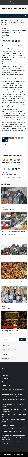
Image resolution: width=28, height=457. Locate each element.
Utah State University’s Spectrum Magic (12, 281)
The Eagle (5, 37)
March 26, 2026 (14, 258)
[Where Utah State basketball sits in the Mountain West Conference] (14, 320)
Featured (4, 202)
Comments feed (5, 378)
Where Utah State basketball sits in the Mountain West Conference (12, 331)
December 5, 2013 (12, 37)
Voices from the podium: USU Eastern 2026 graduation (12, 390)
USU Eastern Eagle (14, 8)
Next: (16, 176)
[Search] (25, 16)
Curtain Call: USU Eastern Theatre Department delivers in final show (13, 420)
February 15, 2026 (14, 282)
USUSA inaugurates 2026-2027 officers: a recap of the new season (13, 410)
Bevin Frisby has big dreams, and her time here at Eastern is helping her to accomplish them (13, 437)
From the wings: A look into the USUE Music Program (12, 405)
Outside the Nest (10, 326)
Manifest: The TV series (12, 446)
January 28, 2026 (14, 333)
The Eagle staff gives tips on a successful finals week (13, 415)
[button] (2, 16)
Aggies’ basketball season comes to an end (13, 257)
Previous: (11, 173)
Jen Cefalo (5, 209)
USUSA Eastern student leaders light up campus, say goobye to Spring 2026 (11, 395)
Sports (4, 28)
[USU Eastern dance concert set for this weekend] (14, 294)
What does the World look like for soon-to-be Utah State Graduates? (13, 400)
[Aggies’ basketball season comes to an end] (14, 246)
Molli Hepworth (6, 258)
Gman (3, 441)
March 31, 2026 (12, 234)
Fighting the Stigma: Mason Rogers (16, 428)
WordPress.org (5, 381)
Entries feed (4, 375)
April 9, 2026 (11, 209)
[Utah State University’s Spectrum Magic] (14, 270)
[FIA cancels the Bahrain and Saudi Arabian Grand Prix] (14, 221)
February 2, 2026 (12, 308)
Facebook (13, 3)
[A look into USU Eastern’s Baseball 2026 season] (14, 195)
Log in (3, 372)
